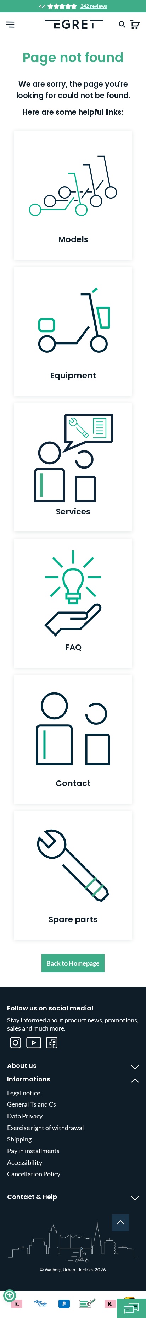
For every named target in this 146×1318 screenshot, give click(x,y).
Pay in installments (33, 1151)
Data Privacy (25, 1116)
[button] (9, 1295)
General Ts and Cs (31, 1104)
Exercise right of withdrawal (45, 1127)
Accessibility (24, 1162)
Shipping (19, 1139)
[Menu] (10, 23)
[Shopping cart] (135, 23)
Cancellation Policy (33, 1174)
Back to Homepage (73, 963)
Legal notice (23, 1093)
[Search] (122, 23)
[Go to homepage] (74, 23)
